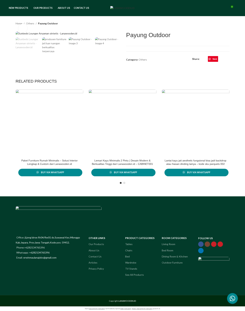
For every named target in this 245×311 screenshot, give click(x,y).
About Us (94, 250)
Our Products (96, 244)
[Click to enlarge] (22, 28)
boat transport (125, 309)
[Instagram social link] (207, 244)
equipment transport (97, 309)
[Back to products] (223, 24)
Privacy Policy (96, 268)
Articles (93, 262)
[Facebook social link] (202, 59)
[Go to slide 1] (121, 183)
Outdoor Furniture (172, 262)
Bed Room (167, 250)
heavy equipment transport (142, 309)
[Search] (224, 8)
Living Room (168, 244)
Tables (129, 244)
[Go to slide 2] (124, 183)
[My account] (217, 8)
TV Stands (131, 268)
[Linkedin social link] (220, 59)
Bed (127, 256)
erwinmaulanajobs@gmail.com (39, 257)
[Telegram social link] (228, 59)
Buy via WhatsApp (52, 172)
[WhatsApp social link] (224, 59)
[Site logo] (122, 7)
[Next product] (227, 24)
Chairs (128, 250)
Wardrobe (130, 262)
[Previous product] (218, 24)
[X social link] (206, 59)
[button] (232, 298)
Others (30, 23)
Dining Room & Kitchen (175, 256)
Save (215, 59)
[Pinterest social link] (220, 244)
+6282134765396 (39, 252)
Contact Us (95, 256)
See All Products (134, 274)
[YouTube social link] (213, 244)
